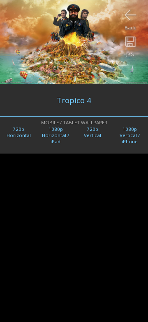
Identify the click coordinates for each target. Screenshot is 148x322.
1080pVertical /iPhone (130, 135)
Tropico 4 (74, 100)
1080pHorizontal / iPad (55, 135)
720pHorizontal (19, 132)
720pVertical (92, 132)
